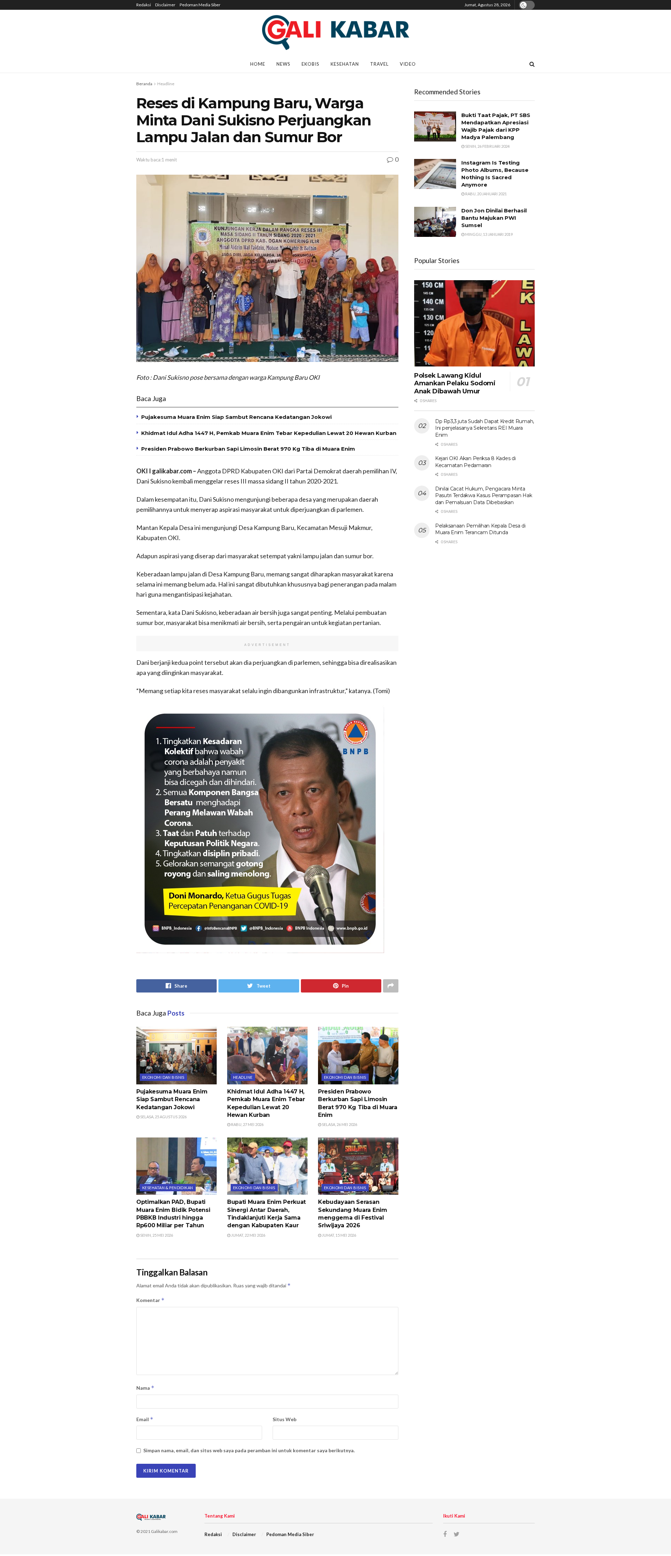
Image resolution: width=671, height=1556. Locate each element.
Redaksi (143, 4)
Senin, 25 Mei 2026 (156, 1235)
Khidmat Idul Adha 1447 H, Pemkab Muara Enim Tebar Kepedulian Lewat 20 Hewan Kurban (268, 433)
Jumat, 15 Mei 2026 (338, 1235)
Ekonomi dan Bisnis (163, 1077)
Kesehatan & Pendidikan (167, 1187)
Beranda (144, 83)
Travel (379, 64)
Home (257, 64)
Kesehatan (345, 64)
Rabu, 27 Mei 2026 (247, 1124)
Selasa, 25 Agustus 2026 (163, 1116)
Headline (165, 83)
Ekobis (310, 64)
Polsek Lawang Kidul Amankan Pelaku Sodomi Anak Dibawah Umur (454, 383)
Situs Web (284, 1419)
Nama (145, 1387)
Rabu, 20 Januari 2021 (485, 193)
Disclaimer (165, 4)
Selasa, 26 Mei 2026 (339, 1124)
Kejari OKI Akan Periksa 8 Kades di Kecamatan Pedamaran (475, 461)
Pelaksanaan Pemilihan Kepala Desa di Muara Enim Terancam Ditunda (480, 529)
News (283, 64)
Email (144, 1419)
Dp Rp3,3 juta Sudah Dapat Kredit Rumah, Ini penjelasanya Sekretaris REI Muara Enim (484, 428)
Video (408, 64)
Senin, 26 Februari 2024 (487, 146)
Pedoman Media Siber (200, 4)
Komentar (150, 1300)
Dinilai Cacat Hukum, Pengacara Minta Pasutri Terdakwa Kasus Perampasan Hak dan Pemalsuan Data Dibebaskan (483, 496)
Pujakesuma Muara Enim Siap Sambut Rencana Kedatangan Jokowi (236, 417)
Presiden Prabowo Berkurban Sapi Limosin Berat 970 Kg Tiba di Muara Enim (248, 448)
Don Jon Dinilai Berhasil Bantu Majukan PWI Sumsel (494, 217)
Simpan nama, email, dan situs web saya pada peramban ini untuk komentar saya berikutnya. (249, 1450)
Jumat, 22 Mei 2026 (247, 1235)
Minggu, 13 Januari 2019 (488, 234)
